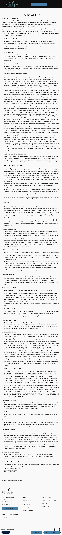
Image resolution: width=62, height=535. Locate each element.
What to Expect (27, 507)
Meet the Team (27, 504)
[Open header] (3, 4)
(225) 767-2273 (6, 504)
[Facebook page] (54, 529)
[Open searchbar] (58, 4)
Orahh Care (46, 506)
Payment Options (28, 510)
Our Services (26, 501)
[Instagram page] (59, 529)
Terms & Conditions (49, 500)
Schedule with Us (39, 4)
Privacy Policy (47, 497)
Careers (45, 503)
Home (24, 497)
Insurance (26, 514)
